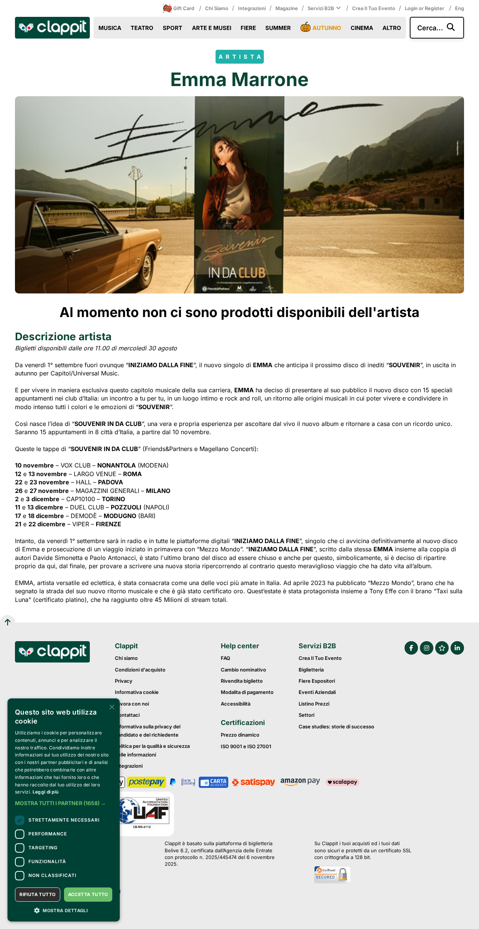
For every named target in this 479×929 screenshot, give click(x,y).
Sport (172, 27)
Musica (109, 27)
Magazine (286, 8)
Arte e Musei (211, 27)
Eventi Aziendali (317, 692)
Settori (306, 715)
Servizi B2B (321, 8)
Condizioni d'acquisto (140, 670)
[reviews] (442, 648)
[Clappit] (52, 652)
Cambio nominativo (243, 670)
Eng (459, 8)
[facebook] (411, 648)
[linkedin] (457, 648)
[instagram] (426, 648)
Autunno (326, 27)
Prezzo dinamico (240, 735)
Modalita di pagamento (247, 692)
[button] (63, 803)
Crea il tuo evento (373, 8)
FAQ (225, 658)
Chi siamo (216, 8)
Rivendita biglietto (242, 681)
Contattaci (127, 715)
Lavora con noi (132, 704)
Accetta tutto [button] (88, 894)
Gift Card (183, 8)
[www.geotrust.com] (362, 875)
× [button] (111, 706)
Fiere (248, 27)
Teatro (142, 27)
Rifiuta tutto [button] (37, 894)
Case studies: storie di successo (336, 727)
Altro (391, 27)
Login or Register (425, 8)
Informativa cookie (137, 692)
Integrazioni (252, 8)
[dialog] (63, 810)
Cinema (362, 27)
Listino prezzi (314, 704)
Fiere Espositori (317, 681)
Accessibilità (235, 704)
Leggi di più (46, 792)
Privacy (123, 681)
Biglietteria (311, 670)
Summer (278, 27)
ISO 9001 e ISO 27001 (246, 746)
